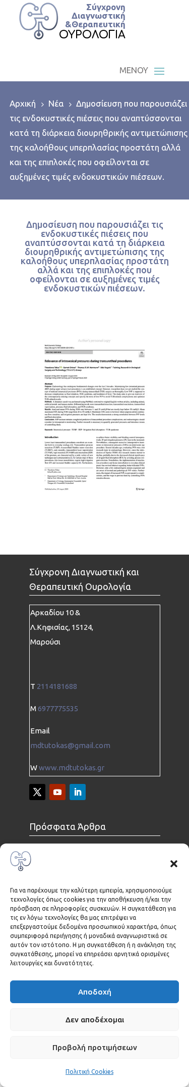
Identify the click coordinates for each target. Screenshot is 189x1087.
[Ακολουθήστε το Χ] (37, 792)
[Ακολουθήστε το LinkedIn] (78, 792)
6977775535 (58, 708)
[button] (174, 864)
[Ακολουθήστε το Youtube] (57, 792)
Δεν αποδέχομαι (95, 1019)
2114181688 (57, 686)
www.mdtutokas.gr (71, 767)
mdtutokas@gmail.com (70, 745)
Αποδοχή (94, 991)
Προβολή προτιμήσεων (94, 1047)
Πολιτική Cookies (89, 1071)
